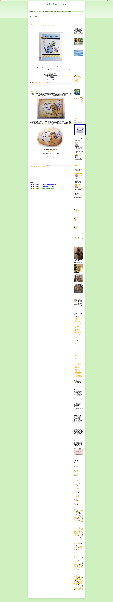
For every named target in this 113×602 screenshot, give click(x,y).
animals (77, 513)
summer (75, 574)
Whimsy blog (46, 123)
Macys (76, 220)
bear (81, 516)
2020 (76, 471)
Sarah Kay (75, 565)
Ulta (75, 230)
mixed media (79, 549)
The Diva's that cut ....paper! (78, 154)
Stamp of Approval (77, 321)
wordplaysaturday (76, 587)
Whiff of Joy (76, 582)
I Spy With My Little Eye (32, 11)
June (77, 491)
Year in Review (81, 588)
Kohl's (76, 216)
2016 (76, 476)
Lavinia (79, 543)
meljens (79, 548)
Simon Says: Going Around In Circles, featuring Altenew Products (79, 167)
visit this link (51, 69)
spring (75, 570)
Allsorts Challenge (77, 76)
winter (80, 585)
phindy (80, 560)
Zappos (76, 234)
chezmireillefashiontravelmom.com (78, 362)
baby (81, 515)
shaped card (80, 566)
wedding (78, 580)
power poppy (78, 562)
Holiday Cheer (50, 151)
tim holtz (78, 575)
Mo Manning (77, 551)
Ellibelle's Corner (56, 4)
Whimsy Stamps (43, 166)
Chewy (76, 209)
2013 (76, 500)
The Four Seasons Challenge (77, 81)
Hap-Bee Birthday (77, 330)
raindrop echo (76, 564)
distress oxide (76, 531)
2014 (76, 499)
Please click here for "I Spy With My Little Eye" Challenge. (39, 14)
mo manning (81, 550)
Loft (75, 218)
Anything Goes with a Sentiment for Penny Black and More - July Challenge (46, 25)
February (77, 496)
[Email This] (46, 82)
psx (80, 563)
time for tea (81, 575)
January (77, 497)
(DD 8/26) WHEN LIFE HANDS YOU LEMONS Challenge (80, 187)
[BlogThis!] (47, 82)
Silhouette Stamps (80, 567)
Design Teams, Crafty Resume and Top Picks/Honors (52, 11)
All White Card (80, 511)
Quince (76, 225)
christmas (34, 166)
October (77, 481)
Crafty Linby (77, 320)
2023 (76, 467)
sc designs (80, 565)
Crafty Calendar (48, 156)
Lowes (76, 219)
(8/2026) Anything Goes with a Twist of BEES (80, 145)
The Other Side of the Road (78, 369)
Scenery (75, 566)
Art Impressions (79, 514)
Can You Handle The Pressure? (78, 142)
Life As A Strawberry (78, 375)
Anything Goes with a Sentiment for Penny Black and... (79, 487)
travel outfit (75, 578)
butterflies (75, 517)
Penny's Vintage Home (78, 372)
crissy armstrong (38, 166)
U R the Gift (47, 73)
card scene (80, 518)
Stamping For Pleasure (78, 317)
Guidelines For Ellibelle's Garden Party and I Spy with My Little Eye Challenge (78, 60)
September (77, 483)
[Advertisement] (46, 20)
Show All (82, 195)
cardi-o (75, 519)
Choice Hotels (77, 210)
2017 (76, 475)
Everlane (76, 211)
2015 (76, 478)
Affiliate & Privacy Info (64, 11)
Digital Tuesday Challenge (78, 530)
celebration (75, 520)
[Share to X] (48, 82)
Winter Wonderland (48, 158)
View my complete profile (77, 310)
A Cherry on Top (77, 198)
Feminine (80, 535)
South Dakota (78, 568)
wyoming (76, 588)
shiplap (75, 567)
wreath (82, 587)
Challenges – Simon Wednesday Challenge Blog (78, 165)
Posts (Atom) (36, 174)
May (76, 492)
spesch (80, 569)
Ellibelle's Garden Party (40, 11)
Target (76, 228)
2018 (76, 474)
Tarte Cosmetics (77, 229)
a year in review (76, 510)
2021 (76, 470)
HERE (36, 184)
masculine (75, 548)
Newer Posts (32, 173)
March (77, 495)
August (77, 484)
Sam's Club (76, 226)
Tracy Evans (76, 577)
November (77, 480)
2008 (76, 507)
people (75, 560)
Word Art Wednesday (78, 173)
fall (77, 535)
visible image (76, 579)
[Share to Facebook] (49, 82)
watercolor (81, 579)
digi (78, 527)
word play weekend (77, 586)
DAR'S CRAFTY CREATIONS (77, 326)
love (76, 547)
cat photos (79, 519)
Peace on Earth (33, 91)
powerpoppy (76, 563)
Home (51, 173)
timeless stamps (78, 576)
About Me (69, 11)
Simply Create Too (47, 157)
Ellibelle (80, 299)
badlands (75, 516)
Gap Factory (77, 212)
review (81, 564)
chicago (81, 521)
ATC (78, 515)
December (77, 479)
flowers (82, 536)
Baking (78, 516)
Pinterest (75, 118)
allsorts (76, 512)
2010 (76, 504)
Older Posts (69, 173)
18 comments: (43, 82)
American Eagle (77, 207)
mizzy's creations (76, 550)
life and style (80, 545)
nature (75, 553)
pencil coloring (80, 557)
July (76, 485)
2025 (76, 465)
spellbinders (75, 569)
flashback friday (76, 536)
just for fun (76, 542)
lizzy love (79, 546)
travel (81, 577)
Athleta (76, 208)
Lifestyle (75, 546)
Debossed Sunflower (78, 334)
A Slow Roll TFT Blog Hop (78, 360)
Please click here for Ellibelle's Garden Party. (37, 16)
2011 (76, 503)
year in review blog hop (78, 589)
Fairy (75, 535)
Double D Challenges (78, 184)
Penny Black (77, 558)
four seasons (78, 537)
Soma (76, 227)
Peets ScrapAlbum (78, 331)
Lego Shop (76, 217)
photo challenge (76, 561)
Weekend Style (80, 581)
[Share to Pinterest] (49, 82)
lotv (82, 546)
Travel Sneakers (80, 578)
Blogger (58, 596)
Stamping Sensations (79, 573)
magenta (80, 547)
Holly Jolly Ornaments (78, 332)
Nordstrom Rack (77, 221)
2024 (76, 466)
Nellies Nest (77, 329)
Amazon (76, 199)
